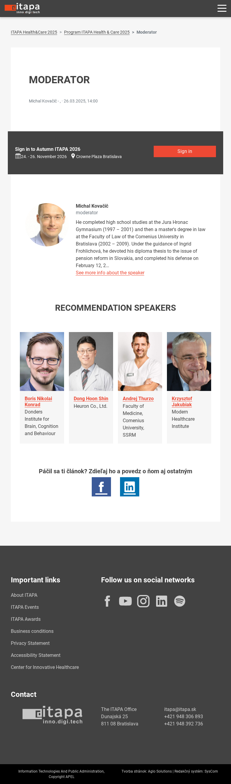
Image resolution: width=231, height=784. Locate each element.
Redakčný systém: (189, 771)
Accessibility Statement (35, 655)
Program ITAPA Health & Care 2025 (97, 32)
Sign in (184, 151)
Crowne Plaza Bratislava (99, 156)
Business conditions (32, 631)
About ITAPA (24, 595)
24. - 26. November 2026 (44, 156)
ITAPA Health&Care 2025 (34, 32)
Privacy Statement (30, 643)
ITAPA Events (25, 607)
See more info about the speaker (110, 273)
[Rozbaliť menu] (221, 8)
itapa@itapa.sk (180, 709)
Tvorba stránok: (134, 771)
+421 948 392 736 (183, 724)
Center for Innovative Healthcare (45, 667)
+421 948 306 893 (183, 716)
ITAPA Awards (26, 619)
